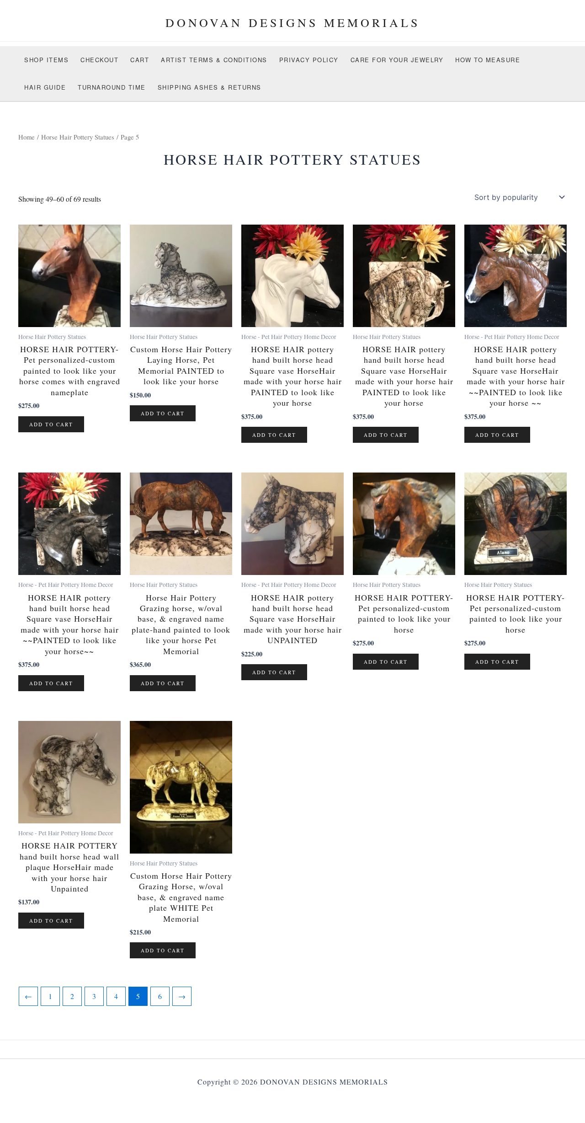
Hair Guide (45, 87)
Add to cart (51, 424)
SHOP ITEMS (46, 59)
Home (26, 136)
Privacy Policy (309, 59)
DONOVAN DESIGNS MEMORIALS (292, 22)
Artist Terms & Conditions (214, 59)
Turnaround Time (112, 87)
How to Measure (487, 59)
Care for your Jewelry (397, 59)
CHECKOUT (99, 59)
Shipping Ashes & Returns (209, 87)
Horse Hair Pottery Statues (77, 136)
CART (139, 59)
